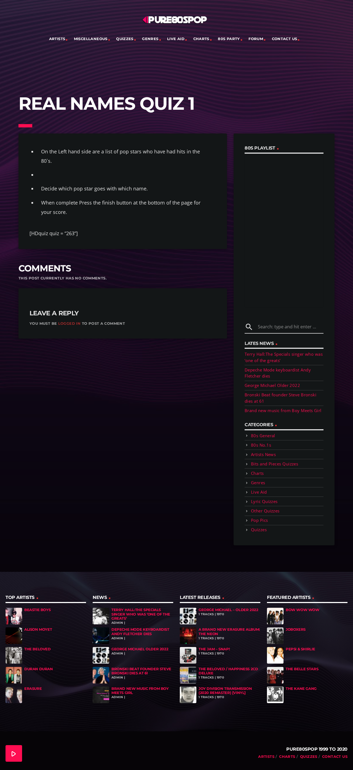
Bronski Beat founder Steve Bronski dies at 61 (141, 671)
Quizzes (124, 38)
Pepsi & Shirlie (300, 649)
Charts (201, 38)
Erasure (33, 688)
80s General (263, 435)
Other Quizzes (265, 511)
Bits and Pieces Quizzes (274, 464)
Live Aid (175, 38)
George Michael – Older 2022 (228, 609)
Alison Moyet (38, 629)
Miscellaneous (91, 38)
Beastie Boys (37, 609)
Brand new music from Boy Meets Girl (283, 410)
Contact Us (284, 38)
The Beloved (37, 649)
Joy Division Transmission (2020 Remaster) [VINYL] (225, 690)
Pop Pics (259, 520)
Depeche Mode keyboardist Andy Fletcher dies (140, 631)
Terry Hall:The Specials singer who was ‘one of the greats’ (140, 613)
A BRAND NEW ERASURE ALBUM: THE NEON (229, 631)
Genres (150, 38)
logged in (69, 323)
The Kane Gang (301, 688)
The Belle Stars (302, 669)
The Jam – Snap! (214, 649)
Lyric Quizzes (264, 501)
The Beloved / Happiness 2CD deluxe (228, 671)
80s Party (229, 38)
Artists (57, 38)
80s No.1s (261, 445)
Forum (255, 38)
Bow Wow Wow (302, 609)
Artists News (263, 454)
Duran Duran (38, 669)
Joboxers (296, 629)
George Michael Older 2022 (272, 385)
